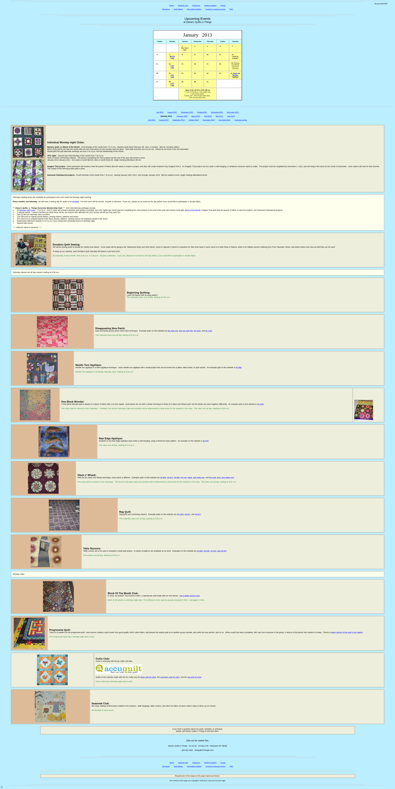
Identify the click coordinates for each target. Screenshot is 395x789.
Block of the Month (192, 210)
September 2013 (179, 120)
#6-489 (238, 367)
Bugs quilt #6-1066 (148, 677)
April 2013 (208, 116)
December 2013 (224, 120)
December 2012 (233, 112)
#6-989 (177, 478)
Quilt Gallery (178, 9)
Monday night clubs (27, 210)
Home (172, 5)
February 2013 (182, 116)
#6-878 (205, 441)
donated (75, 202)
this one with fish (186, 331)
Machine (235, 75)
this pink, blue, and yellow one (221, 478)
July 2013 (151, 120)
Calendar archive (240, 120)
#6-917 (198, 514)
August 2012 (172, 112)
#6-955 (163, 478)
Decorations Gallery (194, 9)
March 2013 (195, 116)
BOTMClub (172, 57)
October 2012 (202, 112)
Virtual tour (196, 5)
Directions (166, 9)
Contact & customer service (215, 9)
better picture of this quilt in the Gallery (347, 632)
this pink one (173, 331)
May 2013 (219, 116)
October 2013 (194, 120)
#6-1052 (260, 404)
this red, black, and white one (193, 478)
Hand (235, 73)
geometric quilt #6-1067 (170, 677)
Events (223, 5)
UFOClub (172, 66)
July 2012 (159, 112)
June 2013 (231, 116)
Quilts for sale (183, 5)
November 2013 (208, 120)
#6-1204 (208, 331)
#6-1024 (180, 514)
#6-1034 (197, 331)
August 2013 (163, 120)
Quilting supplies (210, 5)
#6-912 (170, 478)
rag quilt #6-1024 (194, 677)
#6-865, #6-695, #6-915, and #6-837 (212, 551)
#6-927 (187, 514)
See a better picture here (189, 596)
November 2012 (217, 112)
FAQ (231, 9)
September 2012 (187, 112)
